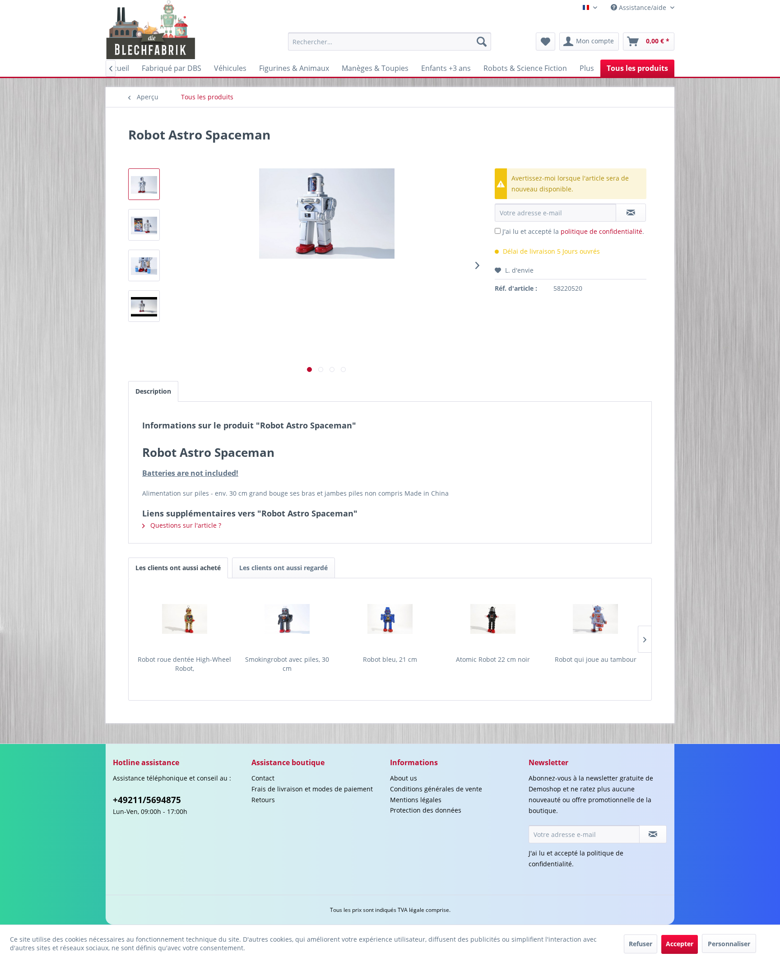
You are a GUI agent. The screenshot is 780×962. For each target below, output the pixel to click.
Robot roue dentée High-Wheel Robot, (184, 664)
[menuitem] (389, 42)
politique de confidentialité (601, 231)
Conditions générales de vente (436, 789)
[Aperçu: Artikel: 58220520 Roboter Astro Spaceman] (144, 306)
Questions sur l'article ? (185, 525)
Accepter (679, 943)
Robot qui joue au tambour (595, 659)
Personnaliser (729, 943)
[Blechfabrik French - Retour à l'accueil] (151, 29)
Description (153, 391)
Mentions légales (415, 799)
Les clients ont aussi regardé (283, 567)
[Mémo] (545, 42)
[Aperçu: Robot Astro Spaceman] (144, 184)
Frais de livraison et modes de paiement (312, 789)
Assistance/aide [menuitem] (642, 7)
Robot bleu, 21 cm (390, 659)
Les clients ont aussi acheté (178, 567)
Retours (263, 799)
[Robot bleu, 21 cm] (390, 619)
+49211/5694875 (147, 800)
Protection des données (425, 810)
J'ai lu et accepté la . (573, 231)
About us (403, 778)
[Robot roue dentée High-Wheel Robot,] (185, 619)
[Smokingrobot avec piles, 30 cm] (287, 619)
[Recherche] (481, 42)
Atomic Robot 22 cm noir (493, 659)
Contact (262, 778)
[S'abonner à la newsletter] (653, 834)
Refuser (640, 943)
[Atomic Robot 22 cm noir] (493, 619)
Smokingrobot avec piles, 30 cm (287, 664)
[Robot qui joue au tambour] (595, 619)
